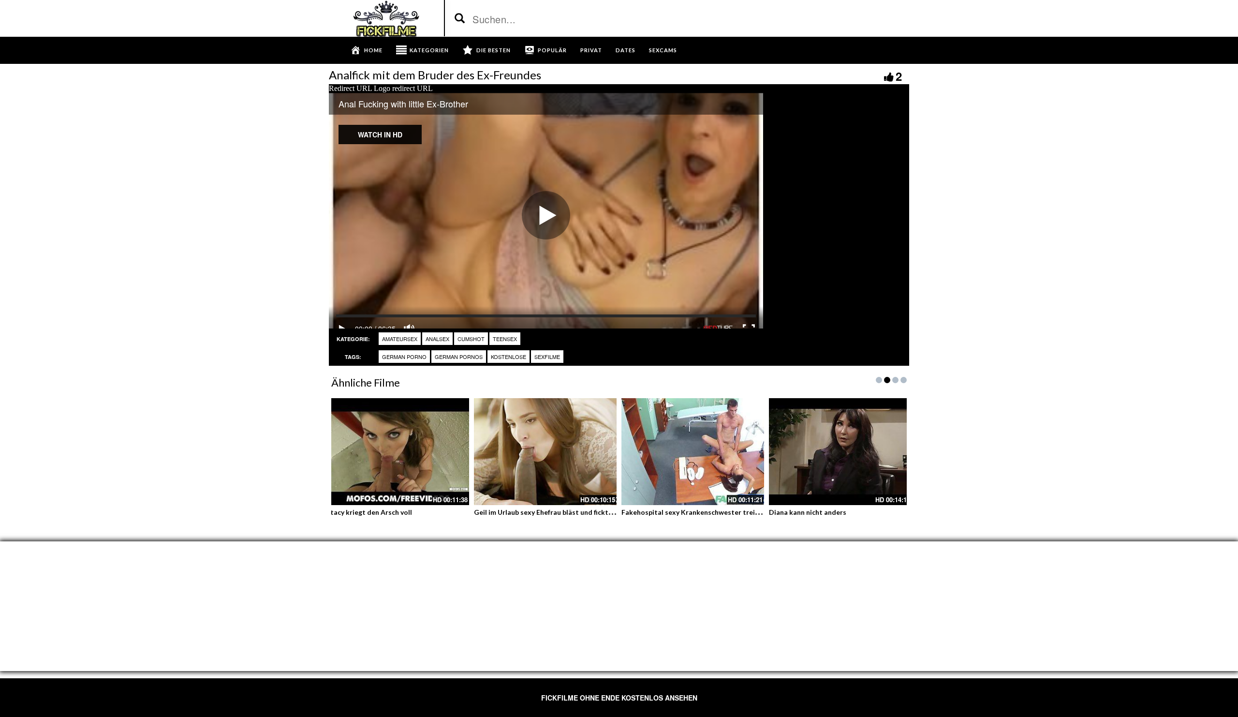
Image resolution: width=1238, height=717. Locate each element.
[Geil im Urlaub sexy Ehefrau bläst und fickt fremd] (545, 451)
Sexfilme (547, 356)
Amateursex (399, 339)
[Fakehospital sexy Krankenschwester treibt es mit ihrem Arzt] (692, 451)
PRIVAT (591, 50)
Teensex (505, 339)
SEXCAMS (663, 50)
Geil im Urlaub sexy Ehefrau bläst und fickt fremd (551, 512)
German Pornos (459, 356)
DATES (625, 50)
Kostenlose (508, 356)
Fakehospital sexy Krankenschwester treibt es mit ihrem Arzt (720, 512)
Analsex (437, 339)
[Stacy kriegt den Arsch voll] (397, 451)
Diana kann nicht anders (807, 512)
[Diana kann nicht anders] (840, 451)
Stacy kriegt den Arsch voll (369, 512)
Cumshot (471, 339)
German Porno (404, 356)
